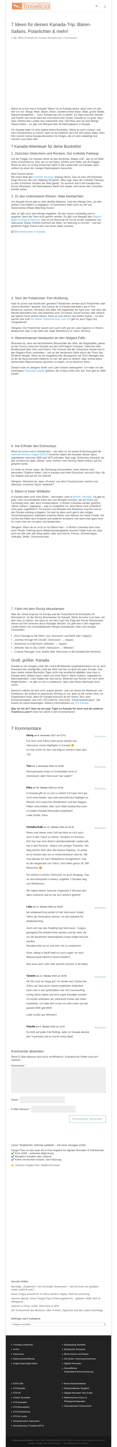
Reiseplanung (54, 38)
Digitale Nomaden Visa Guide (78, 1393)
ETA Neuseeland (21, 1407)
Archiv (16, 1349)
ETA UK (17, 1393)
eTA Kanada (82, 703)
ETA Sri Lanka (20, 1416)
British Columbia (82, 496)
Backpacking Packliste (74, 1344)
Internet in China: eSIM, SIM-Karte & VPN (35, 1306)
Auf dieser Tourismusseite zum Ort (50, 319)
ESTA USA (18, 1383)
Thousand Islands (34, 370)
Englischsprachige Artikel (25, 1363)
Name (15, 1099)
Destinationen (31, 38)
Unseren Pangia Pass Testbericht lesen (37, 1165)
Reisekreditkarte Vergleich (76, 1388)
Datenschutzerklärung (23, 1358)
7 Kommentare (70, 38)
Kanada (42, 38)
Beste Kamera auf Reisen (76, 1354)
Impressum (18, 1354)
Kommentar (18, 1065)
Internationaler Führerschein (78, 1406)
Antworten (100, 736)
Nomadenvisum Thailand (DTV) (28, 1425)
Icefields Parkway (44, 177)
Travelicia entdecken (23, 1344)
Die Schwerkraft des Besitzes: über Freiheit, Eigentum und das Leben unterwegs (57, 1310)
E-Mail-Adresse (21, 1109)
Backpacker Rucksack (74, 1349)
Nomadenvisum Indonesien (26, 1421)
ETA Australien (20, 1402)
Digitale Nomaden (72, 1363)
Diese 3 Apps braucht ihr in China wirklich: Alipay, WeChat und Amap (50, 1294)
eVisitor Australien (21, 1397)
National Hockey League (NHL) (28, 454)
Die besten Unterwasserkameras (80, 1358)
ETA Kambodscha (21, 1411)
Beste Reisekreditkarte (75, 1383)
